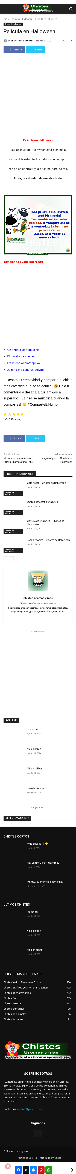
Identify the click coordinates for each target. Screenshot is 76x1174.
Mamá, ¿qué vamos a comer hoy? (46, 881)
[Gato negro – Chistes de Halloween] (14, 488)
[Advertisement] (38, 98)
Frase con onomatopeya (23, 363)
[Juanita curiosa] (14, 794)
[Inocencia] (14, 735)
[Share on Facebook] (18, 1170)
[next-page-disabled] (11, 558)
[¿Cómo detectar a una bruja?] (14, 507)
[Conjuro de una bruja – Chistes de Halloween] (14, 526)
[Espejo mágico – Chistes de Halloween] (14, 545)
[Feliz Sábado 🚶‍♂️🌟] (14, 849)
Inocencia (32, 729)
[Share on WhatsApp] (48, 1170)
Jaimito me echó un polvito (25, 369)
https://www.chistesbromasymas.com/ (38, 603)
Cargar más (37, 807)
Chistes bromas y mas (22, 40)
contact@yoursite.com (30, 1109)
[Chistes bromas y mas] (6, 41)
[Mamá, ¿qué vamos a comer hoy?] (14, 887)
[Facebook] (32, 617)
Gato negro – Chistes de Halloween (46, 482)
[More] (49, 49)
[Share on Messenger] (33, 1170)
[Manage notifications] (8, 1166)
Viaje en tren (34, 749)
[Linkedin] (38, 617)
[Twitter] (44, 617)
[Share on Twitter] (26, 1170)
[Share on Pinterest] (41, 1170)
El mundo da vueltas (20, 356)
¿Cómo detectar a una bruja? (43, 501)
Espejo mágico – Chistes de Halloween (48, 540)
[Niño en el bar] (14, 774)
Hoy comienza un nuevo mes (43, 862)
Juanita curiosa (35, 788)
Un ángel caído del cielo (23, 349)
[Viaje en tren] (14, 754)
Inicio (6, 18)
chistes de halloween (22, 18)
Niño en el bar (34, 768)
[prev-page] (6, 558)
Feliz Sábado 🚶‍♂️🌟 (37, 843)
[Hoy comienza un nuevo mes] (14, 868)
